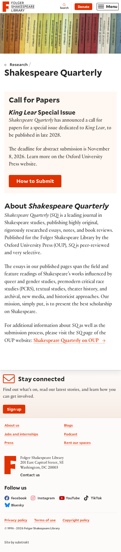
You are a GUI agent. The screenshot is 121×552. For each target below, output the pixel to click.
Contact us (30, 474)
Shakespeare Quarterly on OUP (66, 341)
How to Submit (35, 181)
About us (11, 425)
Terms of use (45, 520)
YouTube (73, 498)
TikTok (96, 498)
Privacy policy (15, 520)
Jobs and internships (21, 434)
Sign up (14, 409)
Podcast (70, 434)
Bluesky (17, 505)
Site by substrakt (16, 542)
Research (19, 64)
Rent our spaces (77, 442)
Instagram (46, 498)
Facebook (19, 498)
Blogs (68, 425)
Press (9, 442)
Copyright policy (76, 520)
